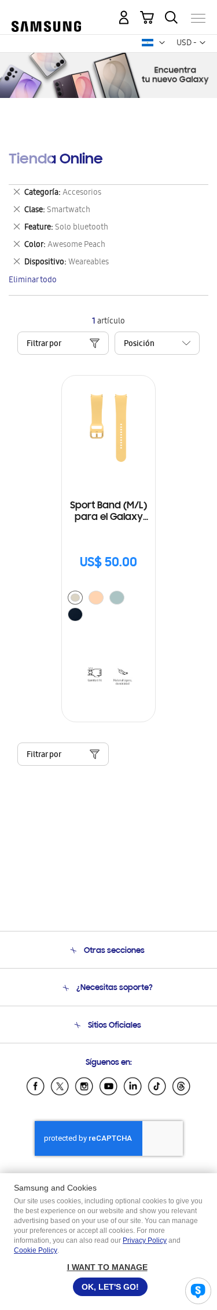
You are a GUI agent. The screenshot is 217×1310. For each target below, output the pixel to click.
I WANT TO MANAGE (107, 1267)
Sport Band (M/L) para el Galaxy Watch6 (108, 512)
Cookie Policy (35, 1250)
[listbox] (108, 607)
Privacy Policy (145, 1240)
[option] (75, 598)
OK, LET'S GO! (110, 1286)
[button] (162, 43)
